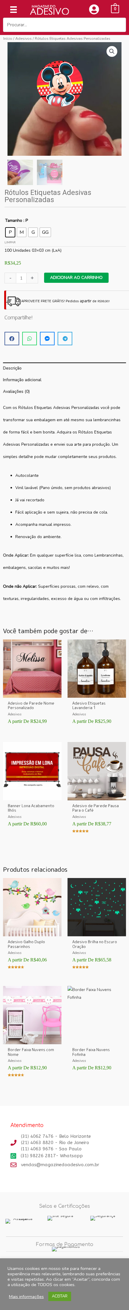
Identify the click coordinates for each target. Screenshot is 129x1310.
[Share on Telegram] (65, 338)
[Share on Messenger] (47, 338)
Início (7, 38)
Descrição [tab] (12, 368)
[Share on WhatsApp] (29, 338)
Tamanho (13, 220)
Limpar (10, 242)
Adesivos (23, 38)
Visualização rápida (32, 693)
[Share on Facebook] (11, 338)
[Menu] (13, 9)
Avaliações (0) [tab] (16, 391)
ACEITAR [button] (60, 1296)
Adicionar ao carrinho (76, 277)
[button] (111, 51)
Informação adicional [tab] (22, 380)
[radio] (10, 232)
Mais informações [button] (26, 1296)
